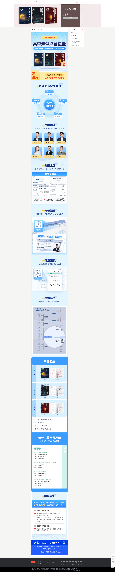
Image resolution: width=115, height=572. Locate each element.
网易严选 (73, 568)
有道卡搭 (60, 568)
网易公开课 (44, 568)
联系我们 (38, 568)
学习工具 (56, 2)
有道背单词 (57, 568)
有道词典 (50, 568)
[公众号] (113, 561)
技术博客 (77, 570)
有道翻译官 (69, 568)
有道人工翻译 (66, 568)
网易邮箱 (75, 568)
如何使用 (39, 563)
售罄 (74, 17)
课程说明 (39, 561)
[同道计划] (113, 564)
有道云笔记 (53, 568)
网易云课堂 (40, 568)
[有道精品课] (36, 1)
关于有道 (35, 568)
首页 (51, 2)
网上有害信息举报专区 (70, 569)
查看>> (82, 29)
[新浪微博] (113, 558)
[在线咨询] (113, 555)
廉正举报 (74, 569)
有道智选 (63, 568)
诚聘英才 (79, 570)
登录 (77, 2)
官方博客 (74, 570)
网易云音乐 (47, 568)
